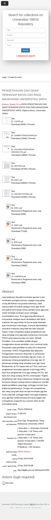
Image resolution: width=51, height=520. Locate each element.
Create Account (14, 77)
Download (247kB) (19, 169)
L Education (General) (39, 428)
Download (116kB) (19, 138)
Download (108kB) (19, 155)
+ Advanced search (25, 56)
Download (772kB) (19, 231)
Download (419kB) (19, 197)
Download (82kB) (18, 124)
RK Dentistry (34, 447)
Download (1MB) (18, 214)
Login (4, 77)
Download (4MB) (18, 283)
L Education (22, 428)
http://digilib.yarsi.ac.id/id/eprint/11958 (33, 470)
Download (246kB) (19, 265)
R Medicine (22, 447)
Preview (31, 124)
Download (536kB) (19, 183)
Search (25, 50)
